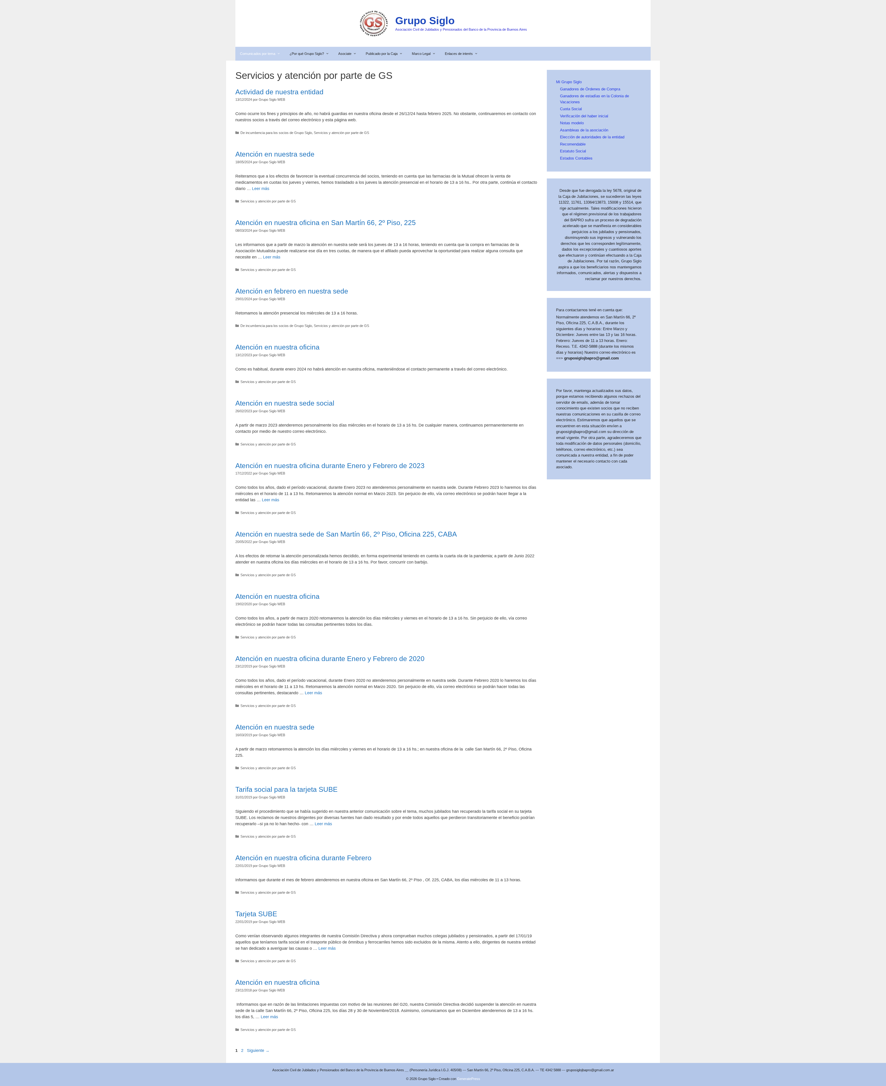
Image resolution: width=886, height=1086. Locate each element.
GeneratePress (468, 1079)
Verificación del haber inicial (584, 116)
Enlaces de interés (459, 54)
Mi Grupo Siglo (569, 82)
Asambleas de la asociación (584, 130)
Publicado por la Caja (382, 54)
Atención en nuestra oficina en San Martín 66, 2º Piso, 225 (325, 222)
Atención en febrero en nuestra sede (291, 291)
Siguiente (258, 1050)
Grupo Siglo (425, 21)
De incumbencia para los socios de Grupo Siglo (276, 133)
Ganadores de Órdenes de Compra (590, 89)
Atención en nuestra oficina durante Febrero (303, 858)
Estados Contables (576, 158)
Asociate (344, 54)
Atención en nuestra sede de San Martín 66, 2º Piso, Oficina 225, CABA (346, 534)
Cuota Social (571, 109)
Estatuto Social (573, 151)
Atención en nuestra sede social (284, 403)
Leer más (260, 188)
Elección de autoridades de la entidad (592, 137)
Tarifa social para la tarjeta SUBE (286, 789)
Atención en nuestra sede (274, 154)
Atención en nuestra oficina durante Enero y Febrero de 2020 (330, 658)
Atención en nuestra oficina (277, 347)
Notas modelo (572, 123)
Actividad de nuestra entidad (279, 92)
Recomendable (573, 144)
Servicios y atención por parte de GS (341, 133)
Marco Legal (421, 54)
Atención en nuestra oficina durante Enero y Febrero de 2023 (330, 465)
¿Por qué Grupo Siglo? (307, 54)
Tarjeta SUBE (256, 914)
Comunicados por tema (257, 54)
